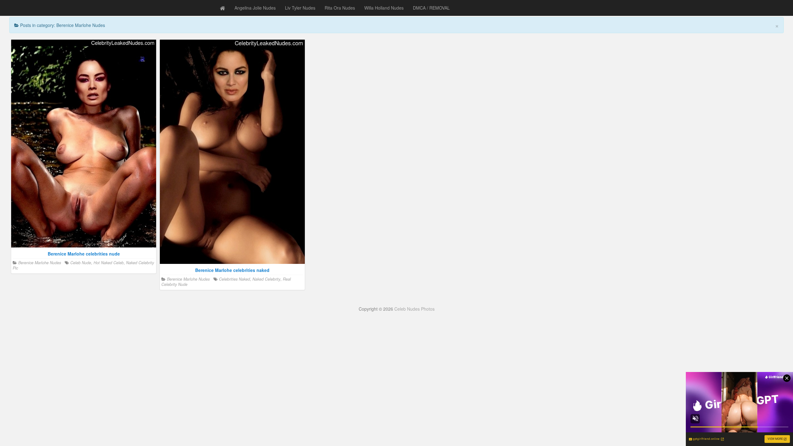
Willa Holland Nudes (384, 8)
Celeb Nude (80, 262)
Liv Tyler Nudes (300, 8)
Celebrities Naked (234, 279)
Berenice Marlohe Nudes (39, 262)
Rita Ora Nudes (340, 8)
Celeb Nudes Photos (414, 309)
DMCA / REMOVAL (431, 8)
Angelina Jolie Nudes (255, 8)
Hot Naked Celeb (109, 262)
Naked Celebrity (266, 279)
